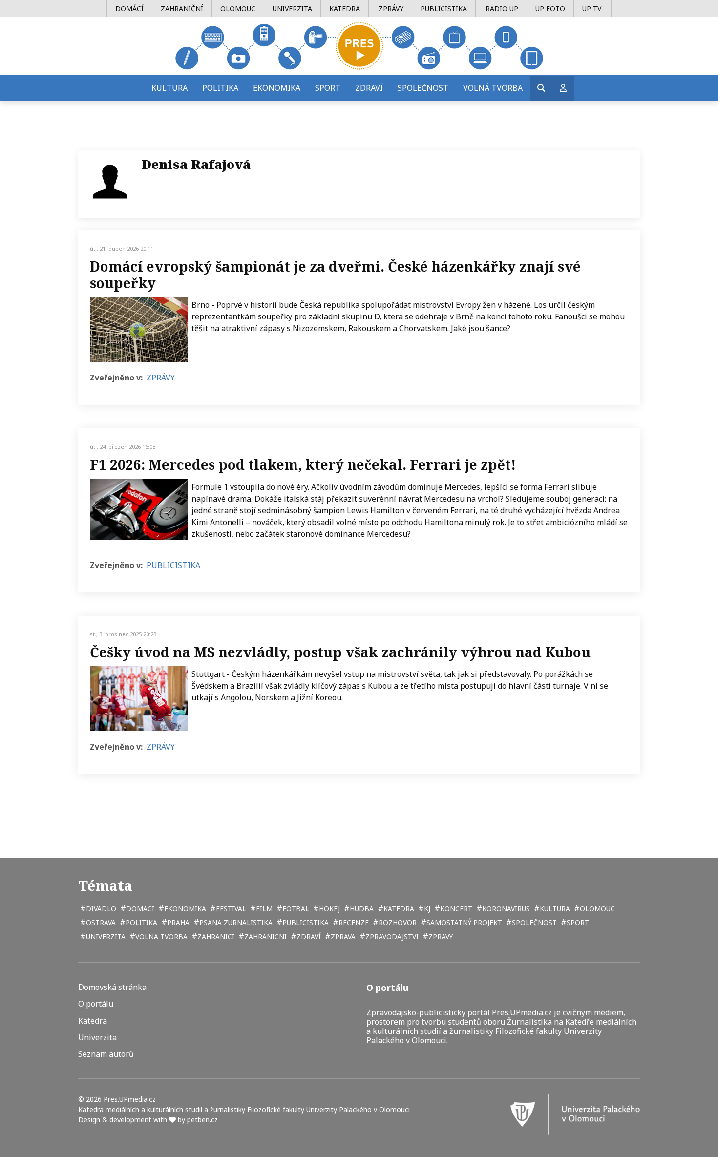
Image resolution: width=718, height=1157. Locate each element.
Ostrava (100, 922)
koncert (455, 908)
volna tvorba (160, 936)
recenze (353, 922)
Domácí (129, 8)
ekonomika (184, 908)
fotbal (294, 908)
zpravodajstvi (391, 936)
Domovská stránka (112, 987)
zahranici (214, 936)
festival (230, 908)
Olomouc (237, 8)
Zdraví (369, 88)
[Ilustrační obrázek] (139, 329)
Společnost (423, 88)
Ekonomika (276, 88)
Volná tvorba (493, 88)
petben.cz (202, 1119)
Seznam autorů (106, 1054)
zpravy (439, 936)
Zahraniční (182, 8)
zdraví (308, 936)
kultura (554, 908)
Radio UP (502, 8)
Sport (327, 88)
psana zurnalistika (235, 922)
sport (577, 922)
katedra (397, 908)
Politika (220, 88)
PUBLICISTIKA (173, 565)
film (263, 908)
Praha (177, 922)
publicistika (304, 922)
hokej (328, 908)
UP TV (591, 8)
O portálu (95, 1004)
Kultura (169, 88)
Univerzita (292, 8)
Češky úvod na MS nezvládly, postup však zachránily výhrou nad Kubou (340, 652)
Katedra (344, 8)
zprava (342, 936)
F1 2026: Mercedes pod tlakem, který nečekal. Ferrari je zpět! (303, 464)
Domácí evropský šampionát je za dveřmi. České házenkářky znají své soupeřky (335, 274)
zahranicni (264, 936)
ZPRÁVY (161, 377)
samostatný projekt (463, 922)
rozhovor (397, 922)
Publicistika (444, 8)
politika (140, 922)
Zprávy (391, 8)
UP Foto (550, 8)
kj (426, 908)
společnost (533, 922)
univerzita (105, 936)
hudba (361, 908)
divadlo (100, 908)
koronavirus (505, 908)
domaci (139, 908)
